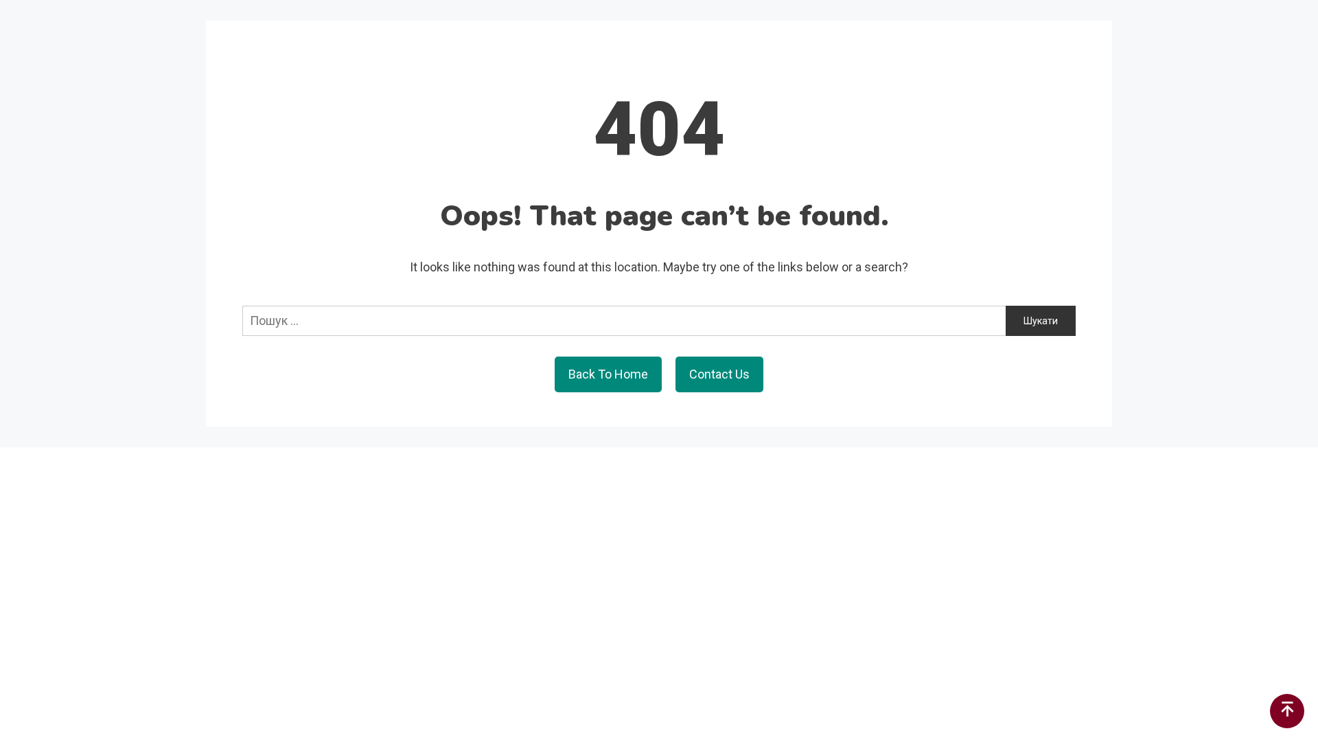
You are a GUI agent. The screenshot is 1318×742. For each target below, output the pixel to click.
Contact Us (719, 374)
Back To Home (608, 374)
